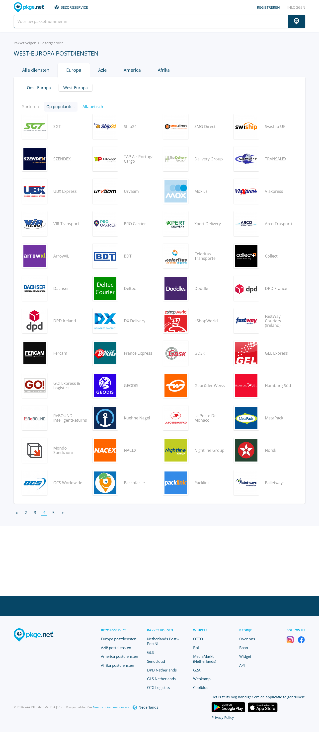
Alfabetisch (92, 106)
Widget (245, 656)
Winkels (200, 630)
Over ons (247, 638)
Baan (243, 647)
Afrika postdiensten (117, 665)
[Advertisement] (159, 561)
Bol (196, 647)
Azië (102, 70)
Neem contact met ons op (111, 707)
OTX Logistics (158, 687)
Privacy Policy (223, 717)
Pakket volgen (25, 43)
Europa (73, 70)
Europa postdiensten (118, 638)
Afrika (164, 70)
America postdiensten (119, 656)
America (132, 70)
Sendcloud (156, 661)
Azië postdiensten (116, 647)
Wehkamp (202, 678)
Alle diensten (35, 70)
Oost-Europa (39, 87)
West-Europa (75, 87)
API (242, 665)
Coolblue (200, 687)
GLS (150, 652)
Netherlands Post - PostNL (163, 641)
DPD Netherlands (162, 669)
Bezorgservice (74, 7)
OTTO (198, 638)
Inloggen (296, 7)
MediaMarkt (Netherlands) (204, 659)
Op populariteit (60, 106)
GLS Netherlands (161, 678)
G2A (196, 669)
